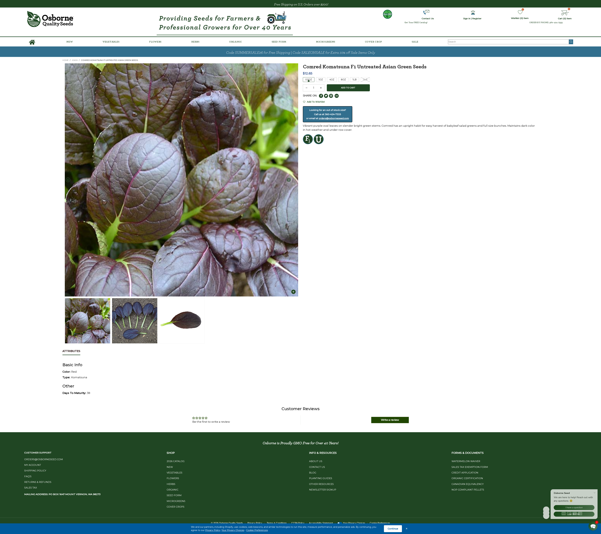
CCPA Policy (297, 523)
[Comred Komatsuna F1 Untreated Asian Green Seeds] (134, 321)
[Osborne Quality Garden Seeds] (50, 19)
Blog (312, 472)
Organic (235, 41)
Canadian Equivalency (468, 484)
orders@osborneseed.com (334, 118)
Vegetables (111, 41)
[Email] (336, 96)
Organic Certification (467, 478)
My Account (32, 464)
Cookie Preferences (257, 530)
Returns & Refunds (37, 482)
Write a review (390, 419)
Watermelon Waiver (466, 461)
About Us (315, 461)
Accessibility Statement (321, 523)
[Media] (293, 291)
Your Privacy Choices (232, 530)
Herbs (195, 41)
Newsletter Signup (322, 489)
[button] (68, 179)
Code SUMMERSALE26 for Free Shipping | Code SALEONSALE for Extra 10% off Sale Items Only (300, 53)
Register (476, 18)
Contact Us (317, 467)
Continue (393, 528)
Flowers (155, 41)
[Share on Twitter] (326, 96)
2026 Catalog (176, 461)
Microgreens (325, 41)
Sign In (466, 18)
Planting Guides (320, 478)
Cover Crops (175, 506)
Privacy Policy (212, 530)
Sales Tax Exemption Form (470, 467)
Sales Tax (30, 487)
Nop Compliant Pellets (468, 489)
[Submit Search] (571, 41)
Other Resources (321, 484)
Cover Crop (373, 41)
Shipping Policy (35, 470)
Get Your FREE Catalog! (415, 22)
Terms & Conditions (277, 523)
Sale (415, 41)
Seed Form (279, 41)
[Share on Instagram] (331, 96)
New (69, 41)
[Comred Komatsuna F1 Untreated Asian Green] (181, 179)
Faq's (27, 476)
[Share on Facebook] (321, 96)
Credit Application (465, 472)
